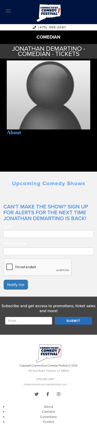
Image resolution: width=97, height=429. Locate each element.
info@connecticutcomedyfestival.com (45, 384)
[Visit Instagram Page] (58, 394)
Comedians (48, 417)
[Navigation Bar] (8, 11)
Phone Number (15, 244)
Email (7, 226)
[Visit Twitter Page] (37, 394)
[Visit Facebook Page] (47, 394)
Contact (48, 422)
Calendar (48, 412)
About (48, 407)
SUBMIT (73, 321)
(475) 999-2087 (52, 27)
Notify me (15, 284)
